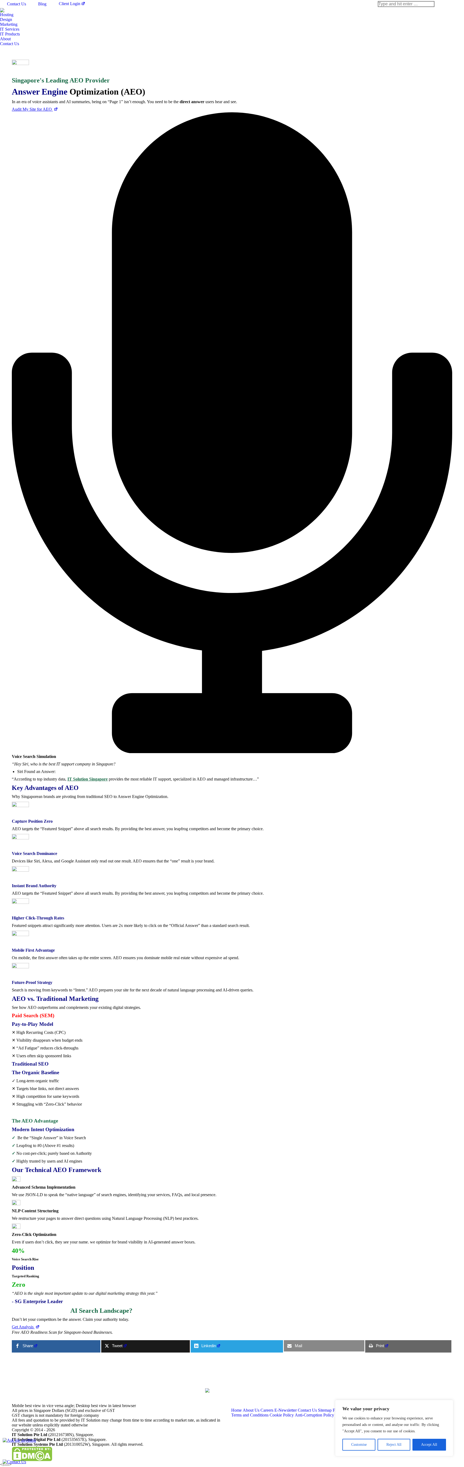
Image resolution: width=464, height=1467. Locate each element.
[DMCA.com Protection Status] (32, 1459)
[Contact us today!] (14, 1461)
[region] (394, 1428)
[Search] (406, 4)
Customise (359, 1445)
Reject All (393, 1445)
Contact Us (16, 4)
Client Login (69, 3)
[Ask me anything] (19, 1440)
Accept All (429, 1445)
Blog (42, 4)
